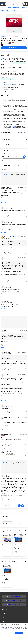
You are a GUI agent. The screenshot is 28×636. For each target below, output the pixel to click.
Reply (9, 199)
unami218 (6, 374)
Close (19, 633)
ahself (6, 257)
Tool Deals (24, 7)
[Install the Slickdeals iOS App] (14, 604)
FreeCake (25, 132)
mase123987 (7, 405)
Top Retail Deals (16, 7)
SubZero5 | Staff (23, 95)
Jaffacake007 (8, 207)
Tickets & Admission (9, 524)
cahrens (6, 301)
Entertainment (7, 520)
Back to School (8, 7)
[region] (14, 629)
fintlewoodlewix (8, 434)
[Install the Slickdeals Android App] (14, 600)
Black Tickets (6, 84)
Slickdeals (3, 10)
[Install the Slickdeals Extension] (14, 596)
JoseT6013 (7, 352)
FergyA (6, 475)
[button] (6, 36)
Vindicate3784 (8, 417)
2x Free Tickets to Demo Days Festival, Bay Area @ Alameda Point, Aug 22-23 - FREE (6, 545)
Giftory (2, 58)
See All (24, 530)
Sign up (5, 174)
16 (4, 555)
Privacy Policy (4, 628)
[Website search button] (23, 4)
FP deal (21, 99)
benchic (6, 330)
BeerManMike (8, 451)
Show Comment (22, 455)
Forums (8, 10)
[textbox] (12, 156)
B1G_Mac (6, 187)
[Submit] (2, 169)
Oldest (17, 165)
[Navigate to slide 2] (14, 31)
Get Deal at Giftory (14, 48)
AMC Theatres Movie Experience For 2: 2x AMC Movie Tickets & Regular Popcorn (18, 545)
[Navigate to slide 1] (13, 31)
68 (4, 36)
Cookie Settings (9, 633)
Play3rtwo (6, 286)
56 (15, 555)
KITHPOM (6, 221)
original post (13, 126)
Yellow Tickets (6, 81)
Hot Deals (13, 10)
